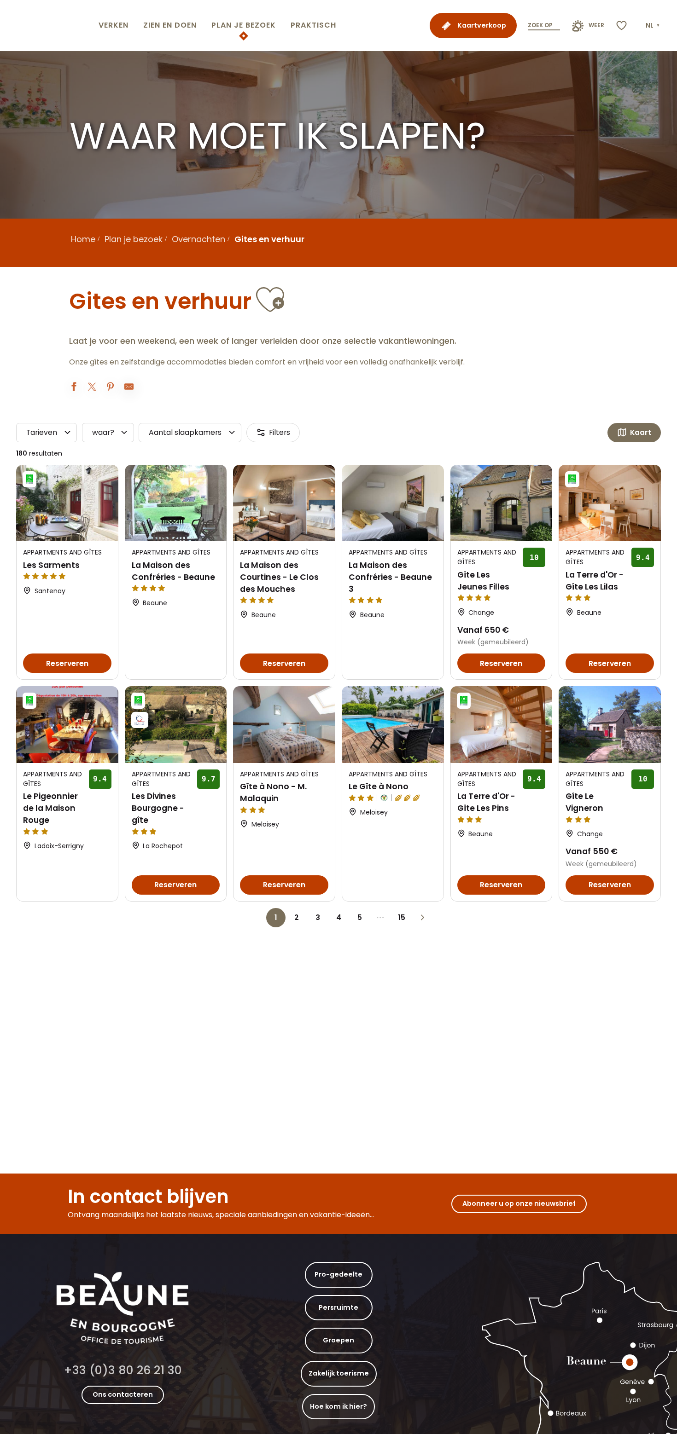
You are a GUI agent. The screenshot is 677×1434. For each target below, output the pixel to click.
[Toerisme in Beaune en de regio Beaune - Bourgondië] (47, 25)
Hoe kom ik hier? (338, 1406)
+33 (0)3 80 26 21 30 (123, 1370)
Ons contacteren (123, 1394)
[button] (653, 26)
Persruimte (338, 1307)
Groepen (338, 1340)
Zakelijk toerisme (339, 1373)
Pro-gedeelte (338, 1274)
